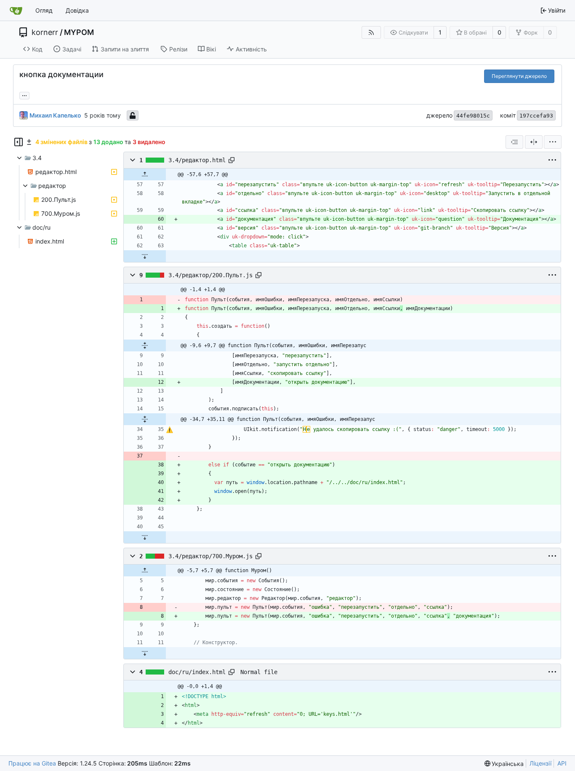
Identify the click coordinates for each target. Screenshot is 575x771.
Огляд (44, 10)
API (562, 763)
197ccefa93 (536, 115)
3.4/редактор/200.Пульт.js (210, 275)
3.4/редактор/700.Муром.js (210, 556)
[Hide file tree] (18, 142)
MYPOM (79, 32)
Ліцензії (540, 763)
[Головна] (16, 10)
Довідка (77, 10)
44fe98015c (473, 115)
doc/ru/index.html (197, 672)
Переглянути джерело (519, 76)
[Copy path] (231, 160)
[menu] (553, 142)
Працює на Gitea (32, 763)
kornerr (45, 32)
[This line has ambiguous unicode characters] (169, 430)
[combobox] (514, 142)
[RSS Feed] (371, 32)
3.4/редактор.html (197, 160)
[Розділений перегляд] (534, 142)
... (24, 94)
